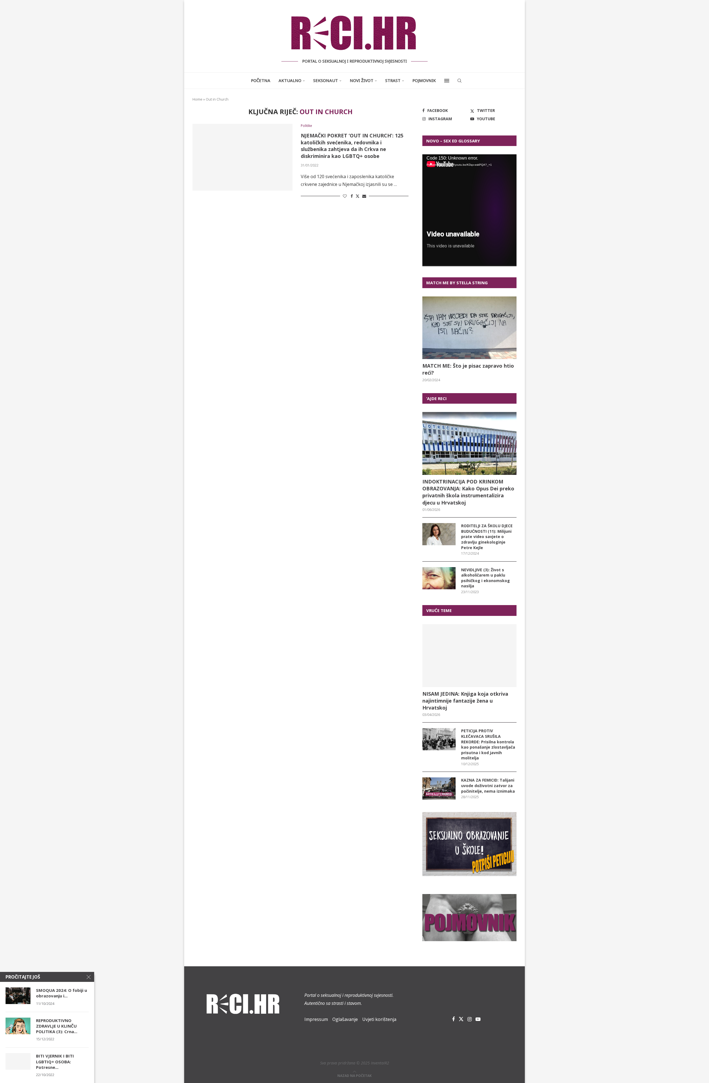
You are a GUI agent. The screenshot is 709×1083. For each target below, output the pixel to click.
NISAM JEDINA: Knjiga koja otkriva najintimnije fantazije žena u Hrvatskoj (465, 700)
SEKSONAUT (325, 80)
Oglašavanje (345, 1019)
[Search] (459, 81)
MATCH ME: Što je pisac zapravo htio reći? (468, 369)
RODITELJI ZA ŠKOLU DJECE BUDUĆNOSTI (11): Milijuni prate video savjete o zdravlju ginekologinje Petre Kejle (487, 536)
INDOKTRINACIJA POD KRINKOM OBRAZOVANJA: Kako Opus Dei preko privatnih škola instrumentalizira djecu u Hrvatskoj (468, 492)
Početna (260, 80)
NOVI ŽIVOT (361, 80)
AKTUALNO (290, 80)
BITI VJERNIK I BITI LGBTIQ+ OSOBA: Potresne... (55, 1061)
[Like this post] (345, 196)
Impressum (316, 1019)
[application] (469, 210)
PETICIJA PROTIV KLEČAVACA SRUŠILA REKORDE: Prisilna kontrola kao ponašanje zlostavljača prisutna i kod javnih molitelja (488, 744)
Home (197, 99)
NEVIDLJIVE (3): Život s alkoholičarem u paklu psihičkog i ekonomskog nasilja (485, 578)
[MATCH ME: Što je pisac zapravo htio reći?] (469, 327)
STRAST (392, 80)
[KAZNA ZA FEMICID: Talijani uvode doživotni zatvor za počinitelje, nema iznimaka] (439, 788)
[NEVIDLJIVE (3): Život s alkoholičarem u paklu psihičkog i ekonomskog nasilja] (439, 578)
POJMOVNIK (424, 80)
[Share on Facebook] (352, 196)
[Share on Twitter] (357, 196)
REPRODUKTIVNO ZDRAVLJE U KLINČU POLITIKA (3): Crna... (56, 1026)
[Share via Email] (364, 196)
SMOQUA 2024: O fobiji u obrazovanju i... (61, 992)
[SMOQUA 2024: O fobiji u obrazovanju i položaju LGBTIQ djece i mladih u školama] (18, 995)
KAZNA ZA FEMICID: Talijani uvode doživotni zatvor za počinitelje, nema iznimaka (488, 785)
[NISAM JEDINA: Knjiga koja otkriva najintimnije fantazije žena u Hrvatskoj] (469, 655)
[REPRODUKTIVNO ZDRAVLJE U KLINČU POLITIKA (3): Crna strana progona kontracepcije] (18, 1026)
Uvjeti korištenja (379, 1019)
